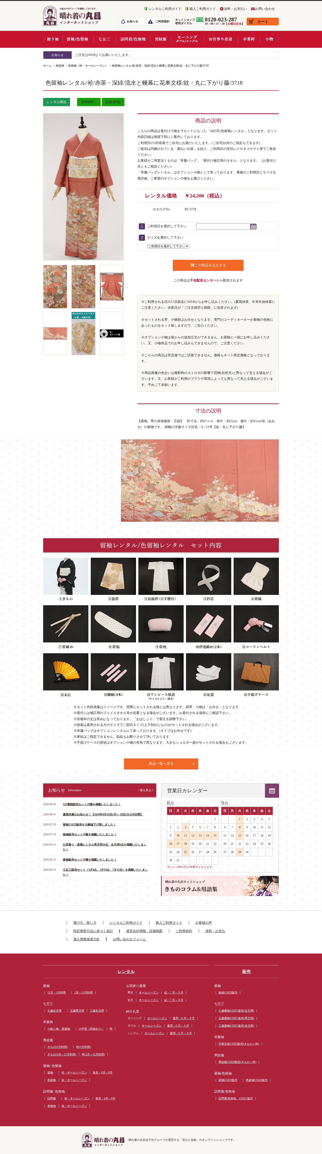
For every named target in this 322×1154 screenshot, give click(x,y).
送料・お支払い (235, 9)
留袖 (50, 1072)
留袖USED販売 (228, 1080)
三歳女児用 (97, 1010)
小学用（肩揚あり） (91, 1028)
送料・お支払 (215, 931)
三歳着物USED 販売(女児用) (236, 1025)
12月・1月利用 (56, 992)
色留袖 (60, 65)
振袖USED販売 (228, 992)
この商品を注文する (210, 265)
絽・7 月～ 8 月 (173, 992)
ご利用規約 (162, 21)
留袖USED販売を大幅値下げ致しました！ (89, 824)
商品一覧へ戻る (161, 763)
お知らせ (132, 21)
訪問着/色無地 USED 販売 (236, 1098)
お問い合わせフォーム (129, 939)
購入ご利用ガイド (203, 9)
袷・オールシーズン (74, 1072)
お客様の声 (203, 923)
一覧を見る (144, 790)
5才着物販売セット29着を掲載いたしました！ (92, 804)
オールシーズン (149, 992)
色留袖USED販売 (257, 1080)
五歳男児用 (77, 1010)
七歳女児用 (54, 1010)
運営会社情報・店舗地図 (144, 931)
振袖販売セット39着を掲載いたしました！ (90, 834)
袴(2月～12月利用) (93, 1054)
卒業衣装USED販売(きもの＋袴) (239, 1044)
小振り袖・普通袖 (58, 1028)
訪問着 (51, 1098)
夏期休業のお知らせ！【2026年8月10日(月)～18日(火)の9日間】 (103, 814)
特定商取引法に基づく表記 (93, 931)
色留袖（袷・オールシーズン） (88, 65)
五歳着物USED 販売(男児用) (236, 1018)
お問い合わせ (265, 9)
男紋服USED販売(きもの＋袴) (237, 1062)
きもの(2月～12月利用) (61, 1054)
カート (262, 22)
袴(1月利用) (83, 1047)
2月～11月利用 (83, 992)
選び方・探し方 (84, 923)
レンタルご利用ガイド (165, 9)
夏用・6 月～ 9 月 (184, 1018)
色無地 (51, 1106)
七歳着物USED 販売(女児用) (236, 1010)
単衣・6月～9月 (102, 1072)
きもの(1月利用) (57, 1047)
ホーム (47, 65)
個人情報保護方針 (86, 939)
